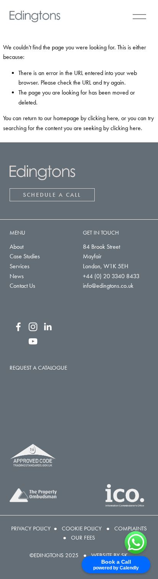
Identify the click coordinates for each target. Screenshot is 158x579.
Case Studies (25, 256)
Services (20, 266)
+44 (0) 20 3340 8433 (111, 276)
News (17, 276)
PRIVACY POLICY (31, 528)
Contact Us (22, 285)
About (16, 246)
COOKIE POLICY (82, 528)
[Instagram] (33, 326)
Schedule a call (52, 194)
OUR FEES (83, 537)
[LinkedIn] (47, 326)
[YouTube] (33, 341)
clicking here (103, 118)
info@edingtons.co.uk (108, 285)
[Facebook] (18, 326)
